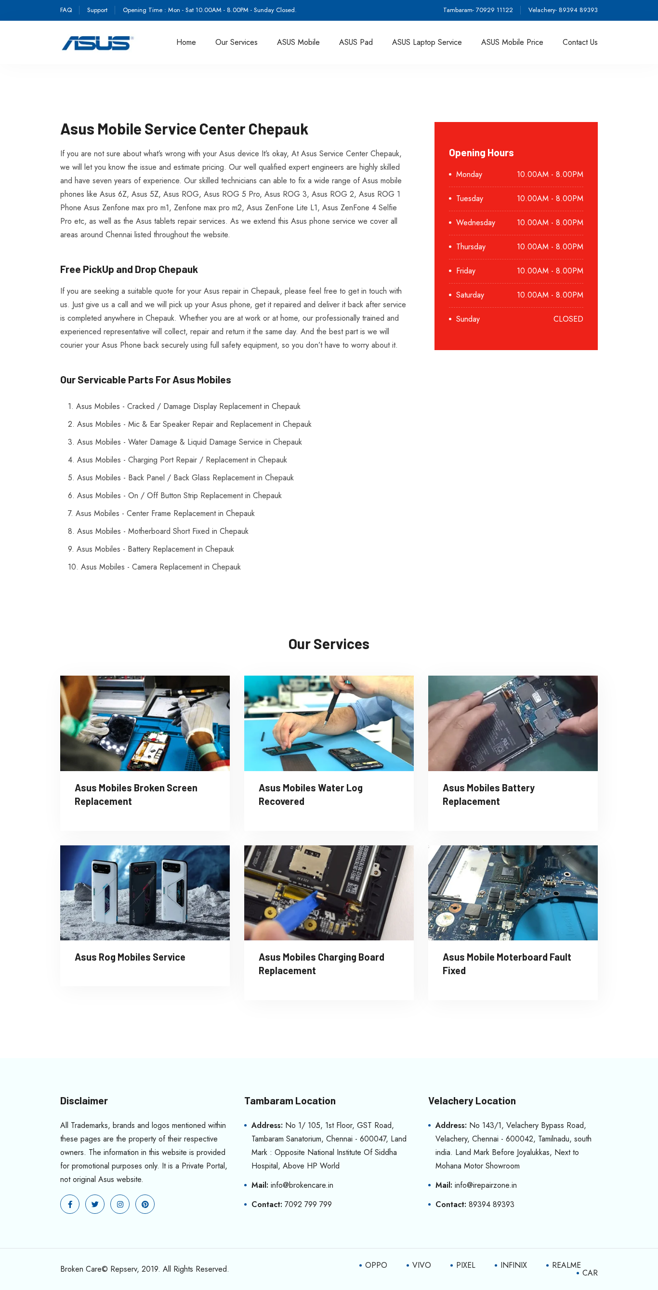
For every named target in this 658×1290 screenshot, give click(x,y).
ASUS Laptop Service (427, 42)
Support (97, 9)
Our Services (236, 42)
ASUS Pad (356, 42)
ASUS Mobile (298, 42)
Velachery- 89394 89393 (563, 9)
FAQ (66, 9)
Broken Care (81, 1269)
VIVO (421, 1265)
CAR (590, 1272)
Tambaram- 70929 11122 (478, 9)
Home (186, 42)
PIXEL (465, 1265)
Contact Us (580, 42)
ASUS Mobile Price (512, 42)
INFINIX (513, 1265)
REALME (566, 1265)
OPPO (376, 1265)
